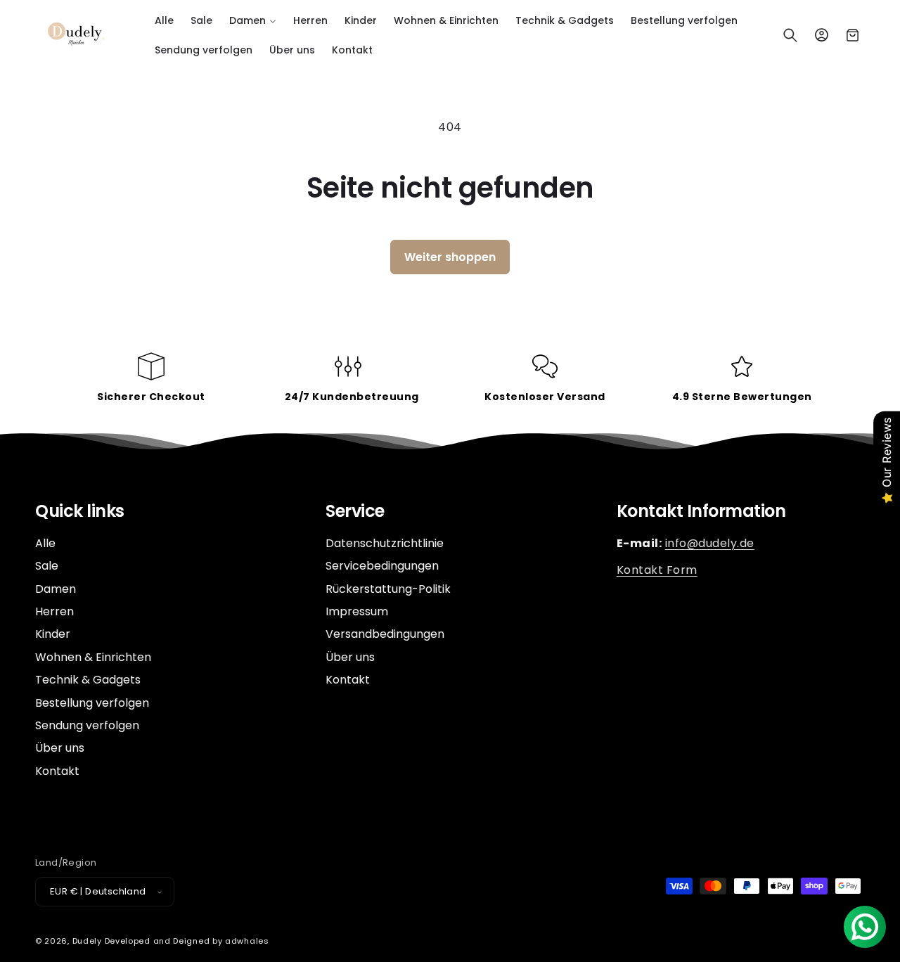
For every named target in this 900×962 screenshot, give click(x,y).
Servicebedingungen (382, 566)
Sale (46, 566)
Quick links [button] (79, 511)
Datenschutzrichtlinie (385, 543)
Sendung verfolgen (87, 725)
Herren (54, 611)
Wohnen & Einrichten (93, 657)
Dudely (87, 941)
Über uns (59, 748)
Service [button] (355, 511)
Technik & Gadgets (88, 680)
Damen (55, 589)
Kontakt (57, 771)
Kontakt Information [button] (701, 511)
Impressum (357, 611)
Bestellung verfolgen (92, 703)
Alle (45, 543)
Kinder (52, 634)
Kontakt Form (657, 570)
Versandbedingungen (385, 634)
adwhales (247, 941)
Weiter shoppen (450, 257)
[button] (253, 20)
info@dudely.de (709, 543)
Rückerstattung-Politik (388, 589)
